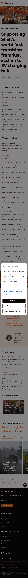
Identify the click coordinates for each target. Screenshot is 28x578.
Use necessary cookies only (12, 311)
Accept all (12, 300)
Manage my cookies (12, 306)
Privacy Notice (9, 291)
